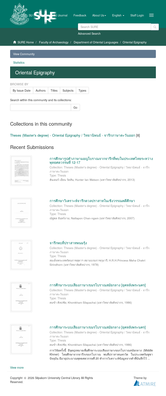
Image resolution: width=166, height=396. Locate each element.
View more (17, 367)
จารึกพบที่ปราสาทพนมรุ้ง (68, 242)
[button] (99, 15)
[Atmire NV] (145, 382)
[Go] (155, 27)
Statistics (18, 62)
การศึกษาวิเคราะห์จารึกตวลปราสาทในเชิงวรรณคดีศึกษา (92, 200)
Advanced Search (89, 33)
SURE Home (26, 42)
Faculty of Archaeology (53, 42)
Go (75, 107)
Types (82, 90)
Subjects (68, 90)
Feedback (79, 15)
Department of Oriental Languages (96, 42)
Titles (54, 90)
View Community (24, 54)
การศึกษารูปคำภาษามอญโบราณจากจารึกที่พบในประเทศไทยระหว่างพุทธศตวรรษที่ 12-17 (101, 160)
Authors (41, 90)
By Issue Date (22, 90)
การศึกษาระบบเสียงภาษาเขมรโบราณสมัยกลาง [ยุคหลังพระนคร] (98, 284)
